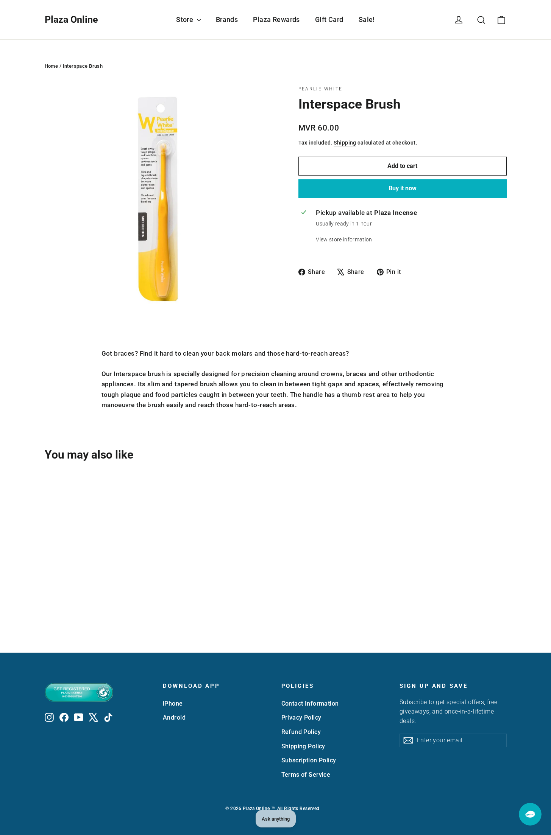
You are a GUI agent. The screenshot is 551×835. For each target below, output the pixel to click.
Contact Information (310, 703)
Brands (227, 19)
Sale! (367, 19)
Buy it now (403, 188)
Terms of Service (306, 774)
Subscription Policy (308, 760)
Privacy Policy (301, 717)
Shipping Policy (303, 746)
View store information (344, 239)
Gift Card (329, 19)
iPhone (173, 703)
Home (51, 66)
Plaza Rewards (276, 19)
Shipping (345, 143)
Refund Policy (301, 731)
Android (174, 717)
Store (185, 19)
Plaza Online (71, 19)
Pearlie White (320, 89)
